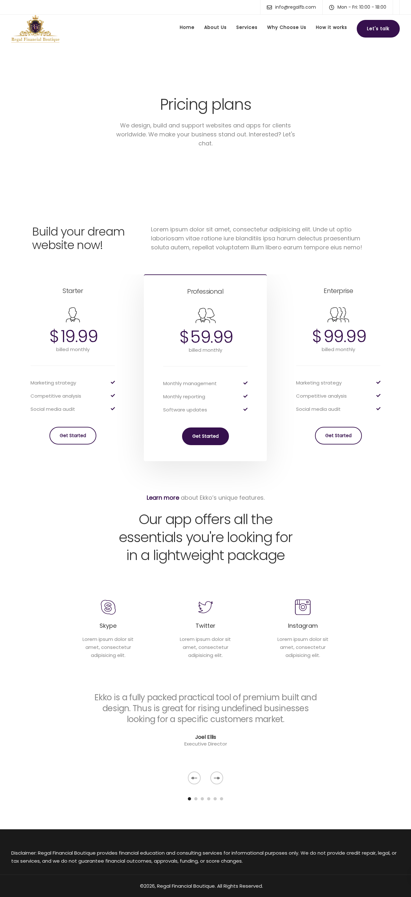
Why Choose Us (286, 27)
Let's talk (378, 28)
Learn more (163, 498)
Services (247, 27)
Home (187, 27)
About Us (215, 27)
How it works (331, 27)
